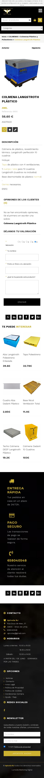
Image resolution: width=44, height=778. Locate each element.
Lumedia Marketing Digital (22, 770)
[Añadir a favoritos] (4, 130)
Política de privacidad (22, 747)
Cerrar (22, 5)
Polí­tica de (14, 688)
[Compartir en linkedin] (14, 317)
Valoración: (10, 245)
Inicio (4, 37)
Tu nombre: (11, 251)
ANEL (5, 108)
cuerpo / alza (10, 169)
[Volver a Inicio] (7, 12)
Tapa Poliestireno (31, 354)
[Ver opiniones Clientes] (9, 130)
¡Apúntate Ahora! (22, 753)
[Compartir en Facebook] (26, 317)
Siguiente (36, 48)
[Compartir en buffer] (20, 317)
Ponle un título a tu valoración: (19, 264)
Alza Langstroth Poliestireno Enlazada (11, 357)
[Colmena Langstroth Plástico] (22, 72)
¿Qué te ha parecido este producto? (21, 277)
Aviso (10, 684)
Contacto (10, 681)
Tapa (4, 164)
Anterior (5, 48)
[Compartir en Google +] (38, 317)
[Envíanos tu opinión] (15, 130)
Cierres (5, 184)
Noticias (9, 678)
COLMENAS (13, 37)
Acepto (19, 747)
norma (37, 176)
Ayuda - (10, 697)
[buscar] (29, 20)
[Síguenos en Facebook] (5, 710)
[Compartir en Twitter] (32, 317)
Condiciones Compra (14, 694)
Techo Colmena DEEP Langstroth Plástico (12, 449)
